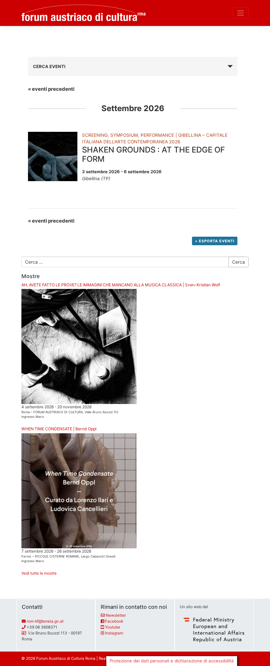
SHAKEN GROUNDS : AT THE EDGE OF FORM (153, 154)
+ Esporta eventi (214, 241)
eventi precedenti (51, 89)
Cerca (238, 262)
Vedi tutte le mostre (39, 573)
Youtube (112, 627)
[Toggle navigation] (241, 12)
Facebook (114, 621)
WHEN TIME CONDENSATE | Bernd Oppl (58, 428)
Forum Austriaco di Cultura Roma (65, 658)
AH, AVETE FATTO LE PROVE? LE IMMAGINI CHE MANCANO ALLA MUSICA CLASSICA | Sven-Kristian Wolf (120, 284)
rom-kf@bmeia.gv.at (45, 621)
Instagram (114, 632)
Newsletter (116, 615)
